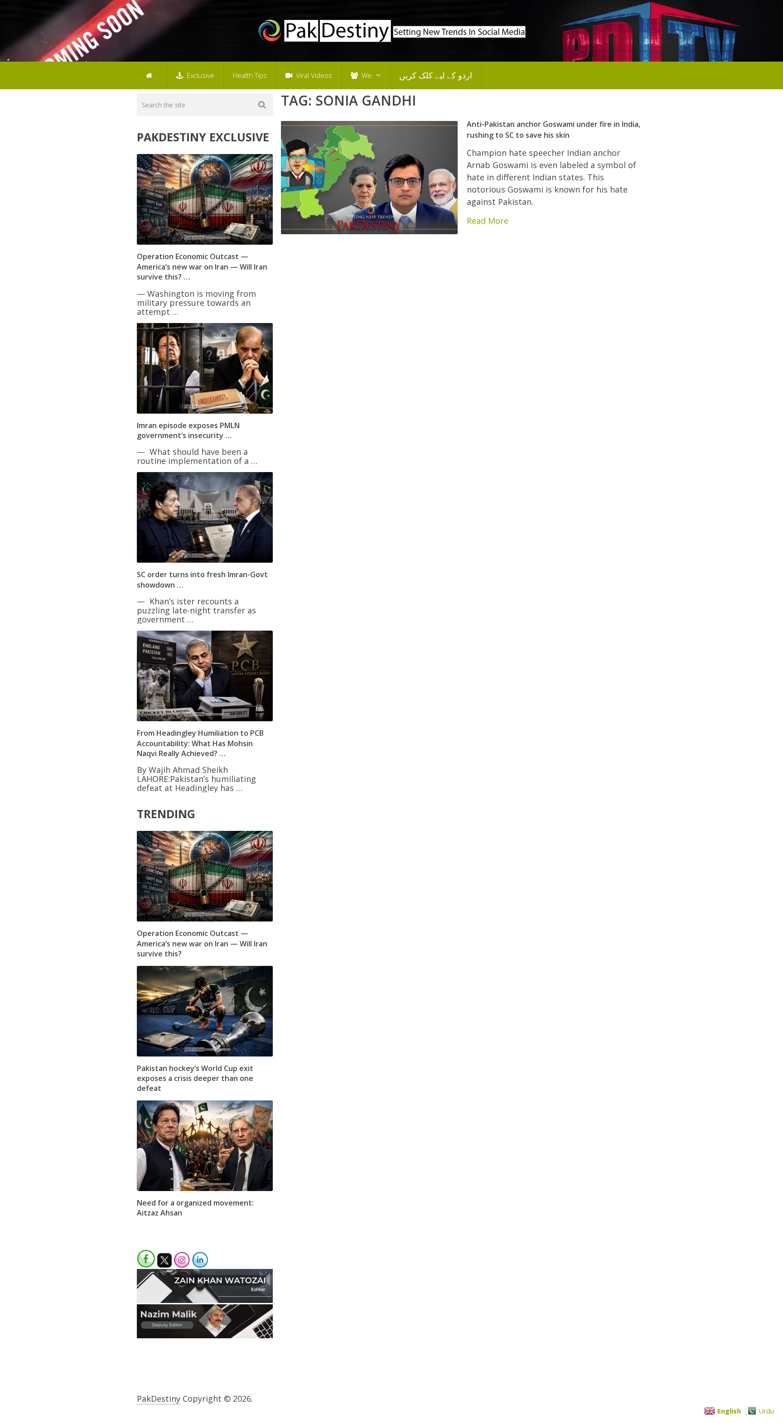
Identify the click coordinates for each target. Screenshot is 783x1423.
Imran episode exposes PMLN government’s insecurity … (188, 430)
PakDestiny (158, 1398)
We (366, 75)
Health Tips (250, 75)
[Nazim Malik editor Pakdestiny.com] (205, 1335)
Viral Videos (313, 75)
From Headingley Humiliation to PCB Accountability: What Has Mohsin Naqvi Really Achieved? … (200, 743)
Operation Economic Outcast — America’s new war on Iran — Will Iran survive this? (202, 943)
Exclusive (199, 75)
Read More (487, 221)
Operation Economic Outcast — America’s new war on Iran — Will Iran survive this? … (202, 266)
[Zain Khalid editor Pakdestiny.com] (205, 1299)
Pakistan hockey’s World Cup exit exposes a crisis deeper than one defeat (195, 1078)
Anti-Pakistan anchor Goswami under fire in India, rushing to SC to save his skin (553, 129)
